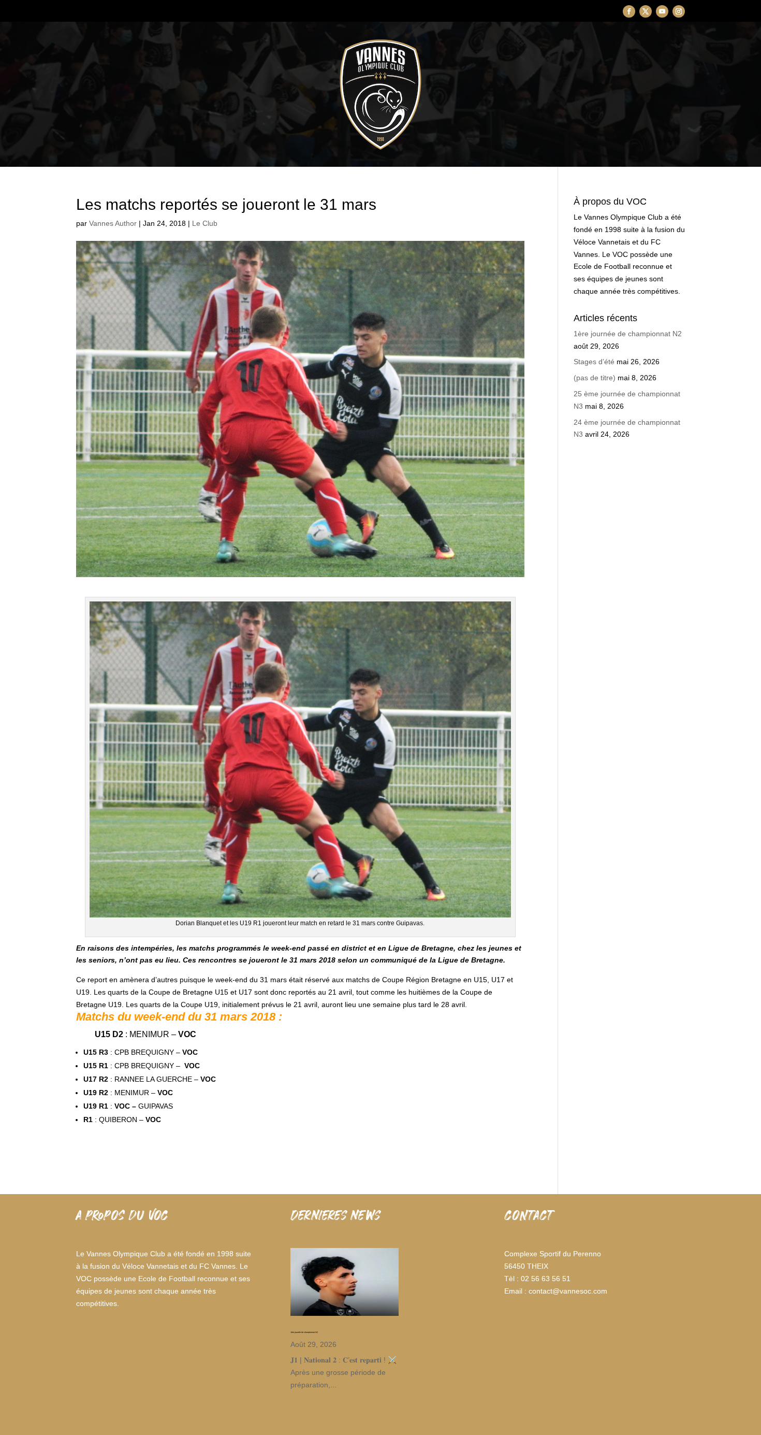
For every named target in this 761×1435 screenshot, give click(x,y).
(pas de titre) (595, 378)
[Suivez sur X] (645, 11)
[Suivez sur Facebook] (629, 11)
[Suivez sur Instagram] (678, 11)
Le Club (204, 223)
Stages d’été (594, 361)
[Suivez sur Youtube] (662, 11)
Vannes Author (113, 223)
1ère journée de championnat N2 (628, 333)
